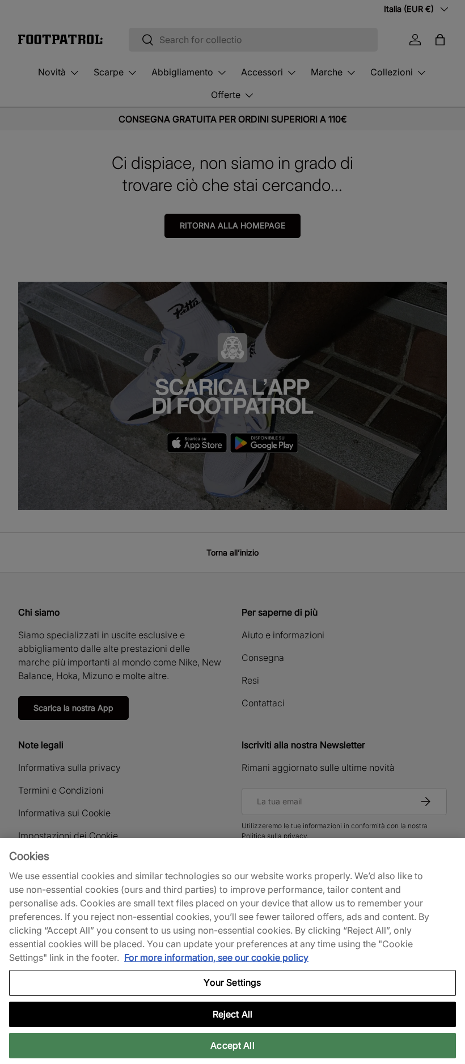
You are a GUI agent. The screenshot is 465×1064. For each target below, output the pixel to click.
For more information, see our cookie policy (216, 957)
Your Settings (232, 982)
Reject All (233, 1014)
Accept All (232, 1045)
